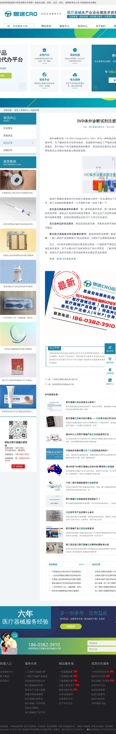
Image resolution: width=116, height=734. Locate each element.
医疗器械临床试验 (34, 685)
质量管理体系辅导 (34, 694)
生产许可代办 (65, 703)
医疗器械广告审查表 (35, 703)
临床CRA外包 (98, 698)
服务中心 (64, 26)
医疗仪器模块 (30, 726)
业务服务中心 (7, 671)
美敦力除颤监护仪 (66, 726)
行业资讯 (7, 128)
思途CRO (61, 258)
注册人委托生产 (67, 685)
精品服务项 (66, 663)
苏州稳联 (109, 726)
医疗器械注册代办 (96, 127)
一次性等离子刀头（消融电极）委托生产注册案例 (72, 587)
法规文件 (7, 150)
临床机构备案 (98, 689)
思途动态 (7, 135)
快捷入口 (6, 663)
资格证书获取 (32, 707)
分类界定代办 (65, 698)
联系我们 (4, 680)
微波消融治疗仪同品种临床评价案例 (66, 583)
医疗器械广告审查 (100, 680)
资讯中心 (83, 26)
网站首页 (46, 26)
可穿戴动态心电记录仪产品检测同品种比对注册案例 (72, 571)
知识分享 (35, 110)
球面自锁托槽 (17, 726)
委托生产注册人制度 (35, 689)
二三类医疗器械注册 (35, 671)
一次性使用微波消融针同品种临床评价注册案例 (71, 575)
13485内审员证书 (100, 671)
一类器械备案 (65, 671)
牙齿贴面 (41, 726)
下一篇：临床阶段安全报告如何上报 (59, 384)
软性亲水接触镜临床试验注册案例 (65, 590)
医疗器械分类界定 (34, 698)
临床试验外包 (65, 689)
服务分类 (31, 663)
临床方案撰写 (98, 694)
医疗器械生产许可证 (35, 712)
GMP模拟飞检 (98, 703)
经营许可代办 (98, 685)
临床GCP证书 (98, 676)
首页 (16, 110)
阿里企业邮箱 (97, 726)
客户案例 (4, 676)
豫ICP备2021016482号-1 (73, 729)
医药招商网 (52, 726)
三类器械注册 (65, 680)
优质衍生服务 (100, 663)
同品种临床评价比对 (35, 680)
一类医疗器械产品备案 (36, 676)
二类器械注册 (65, 676)
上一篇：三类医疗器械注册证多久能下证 (61, 379)
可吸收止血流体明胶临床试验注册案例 (67, 579)
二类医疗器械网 (83, 726)
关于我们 (101, 26)
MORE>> (82, 564)
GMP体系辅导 (66, 694)
